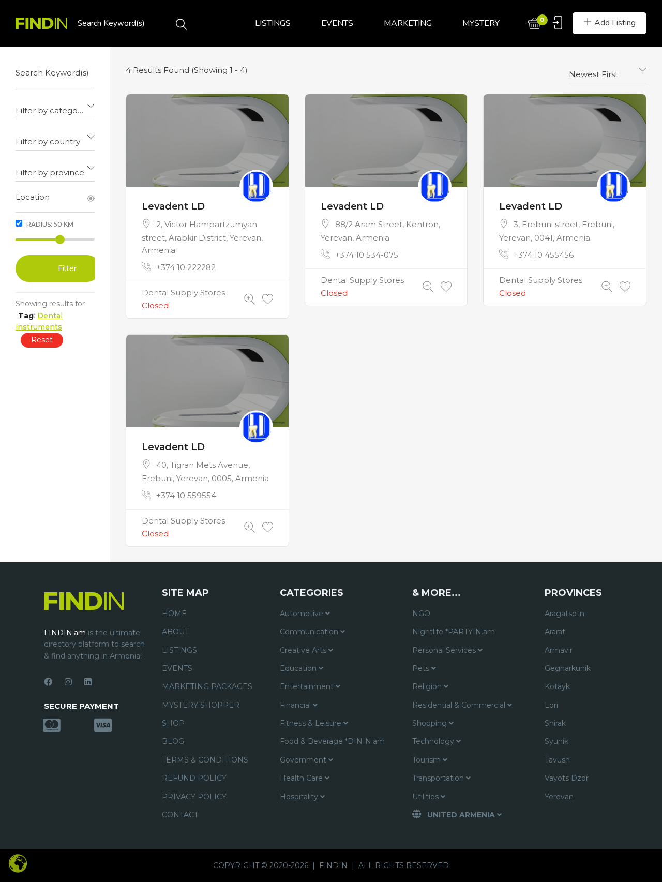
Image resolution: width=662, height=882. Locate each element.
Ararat (555, 631)
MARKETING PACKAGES (207, 686)
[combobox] (55, 106)
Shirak (555, 723)
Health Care (302, 778)
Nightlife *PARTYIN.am (453, 631)
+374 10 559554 (186, 495)
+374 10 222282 (186, 267)
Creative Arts (304, 650)
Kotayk (557, 686)
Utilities (426, 796)
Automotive (302, 613)
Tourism (427, 760)
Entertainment (308, 686)
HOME (174, 613)
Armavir (559, 650)
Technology (434, 741)
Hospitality (300, 796)
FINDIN (333, 865)
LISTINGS (273, 23)
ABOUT (175, 631)
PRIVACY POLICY (194, 796)
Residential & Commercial (459, 705)
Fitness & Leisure (311, 723)
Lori (551, 705)
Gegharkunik (568, 668)
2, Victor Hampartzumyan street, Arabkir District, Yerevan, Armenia (202, 237)
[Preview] (249, 299)
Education (299, 668)
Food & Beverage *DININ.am (332, 741)
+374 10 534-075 (366, 255)
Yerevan (559, 796)
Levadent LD (173, 206)
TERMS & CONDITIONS (205, 760)
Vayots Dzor (567, 778)
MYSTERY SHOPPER (200, 705)
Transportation (439, 778)
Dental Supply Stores (183, 292)
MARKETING (408, 23)
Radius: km (49, 224)
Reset (42, 340)
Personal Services (445, 650)
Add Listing (615, 22)
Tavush (557, 760)
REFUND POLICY (194, 778)
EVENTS (337, 23)
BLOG (173, 741)
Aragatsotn (564, 613)
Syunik (556, 741)
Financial (296, 705)
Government (304, 760)
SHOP (173, 723)
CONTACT (180, 814)
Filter (67, 268)
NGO (421, 613)
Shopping (430, 723)
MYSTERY (481, 23)
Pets (421, 668)
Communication (310, 631)
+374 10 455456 (544, 255)
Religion (428, 686)
